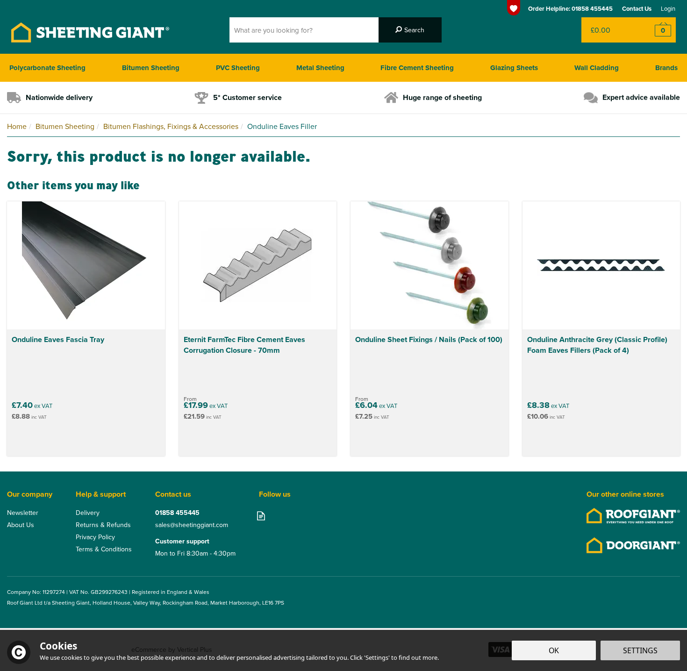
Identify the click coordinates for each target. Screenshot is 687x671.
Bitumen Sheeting (150, 68)
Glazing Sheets (514, 68)
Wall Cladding (596, 68)
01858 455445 (177, 512)
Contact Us (636, 8)
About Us (20, 524)
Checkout (657, 30)
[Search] (410, 30)
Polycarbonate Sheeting (47, 68)
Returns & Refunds (103, 524)
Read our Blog (261, 515)
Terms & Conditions (104, 549)
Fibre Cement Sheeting (417, 68)
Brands (666, 68)
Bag (609, 30)
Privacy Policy (95, 537)
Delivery (88, 512)
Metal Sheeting (320, 68)
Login (668, 8)
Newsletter (22, 512)
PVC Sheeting (238, 68)
